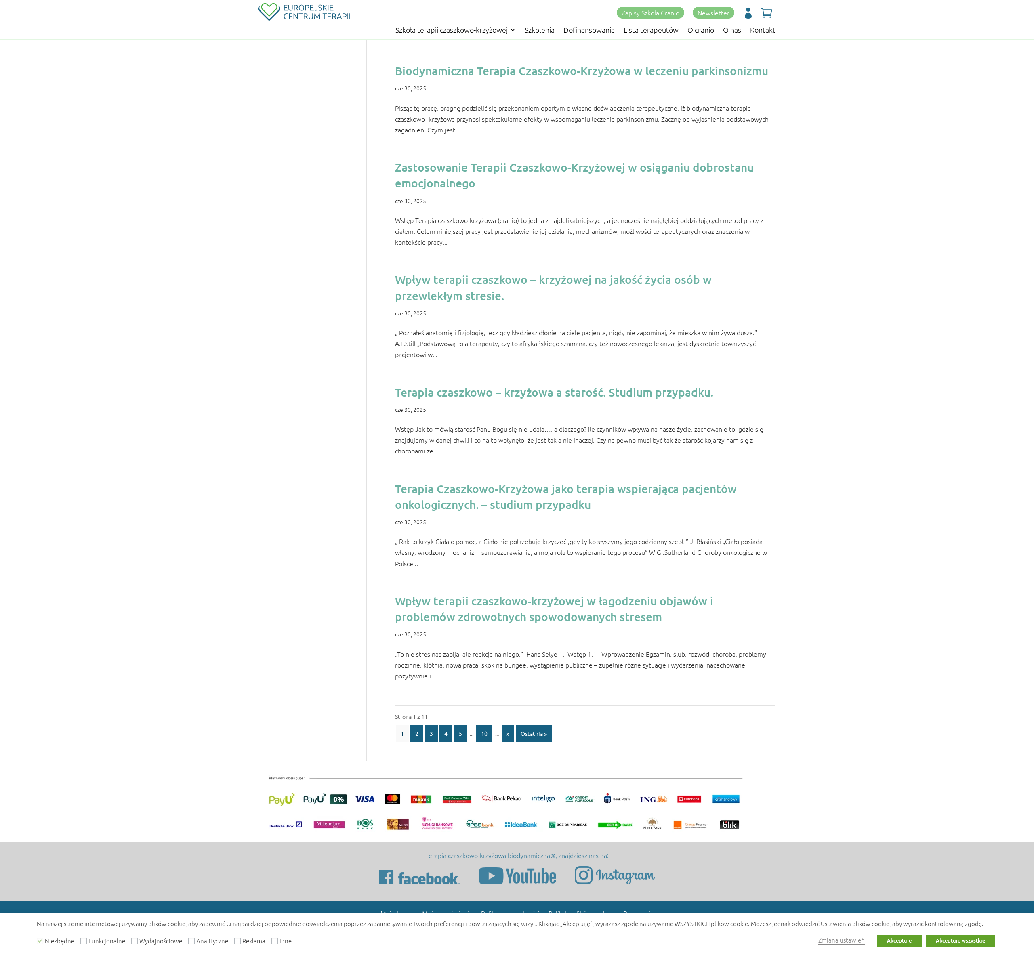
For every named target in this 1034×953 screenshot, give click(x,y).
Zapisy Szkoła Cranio (650, 12)
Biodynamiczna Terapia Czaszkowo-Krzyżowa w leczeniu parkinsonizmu (581, 71)
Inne (286, 940)
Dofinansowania (589, 30)
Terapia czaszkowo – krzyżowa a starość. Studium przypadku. (554, 392)
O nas (732, 30)
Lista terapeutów (651, 30)
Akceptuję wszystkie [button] (960, 940)
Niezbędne (59, 940)
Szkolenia (540, 30)
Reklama (253, 940)
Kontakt (763, 30)
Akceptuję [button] (899, 940)
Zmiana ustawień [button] (841, 940)
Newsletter (713, 12)
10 (484, 733)
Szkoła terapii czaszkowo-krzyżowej (451, 30)
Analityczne (212, 940)
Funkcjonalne (106, 940)
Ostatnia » (534, 733)
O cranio (700, 30)
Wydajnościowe (160, 940)
